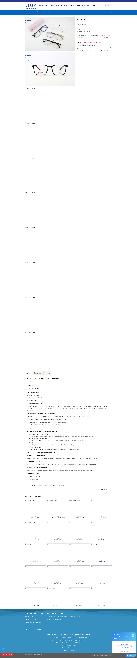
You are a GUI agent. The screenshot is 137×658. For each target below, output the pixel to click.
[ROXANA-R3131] (79, 573)
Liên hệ (94, 5)
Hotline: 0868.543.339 (107, 1)
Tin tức (88, 5)
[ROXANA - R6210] (35, 507)
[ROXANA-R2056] (57, 551)
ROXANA (42, 12)
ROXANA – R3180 (80, 561)
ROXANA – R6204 (79, 517)
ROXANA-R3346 (57, 583)
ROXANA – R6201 (35, 539)
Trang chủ (28, 12)
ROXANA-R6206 (57, 539)
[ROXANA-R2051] (101, 595)
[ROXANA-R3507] (35, 595)
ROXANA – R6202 (102, 561)
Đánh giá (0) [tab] (37, 373)
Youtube (31, 1)
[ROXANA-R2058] (35, 573)
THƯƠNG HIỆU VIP (49, 5)
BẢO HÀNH (77, 5)
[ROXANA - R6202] (101, 551)
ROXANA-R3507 (35, 605)
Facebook (27, 1)
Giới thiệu (41, 5)
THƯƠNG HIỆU (59, 5)
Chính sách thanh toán (31, 616)
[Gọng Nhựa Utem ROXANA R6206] (57, 507)
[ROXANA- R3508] (101, 507)
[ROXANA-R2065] (79, 529)
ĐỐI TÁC (83, 5)
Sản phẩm (36, 12)
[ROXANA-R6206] (57, 529)
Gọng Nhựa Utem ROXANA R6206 (57, 517)
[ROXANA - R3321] (57, 595)
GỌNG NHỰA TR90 (51, 12)
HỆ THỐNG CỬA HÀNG (69, 5)
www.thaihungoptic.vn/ (40, 482)
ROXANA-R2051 (101, 605)
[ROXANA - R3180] (79, 551)
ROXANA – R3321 (57, 605)
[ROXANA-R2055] (79, 595)
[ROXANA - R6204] (79, 507)
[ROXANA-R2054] (35, 551)
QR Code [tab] (48, 373)
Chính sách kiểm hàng (30, 626)
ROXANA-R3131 (79, 583)
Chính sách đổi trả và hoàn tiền (33, 622)
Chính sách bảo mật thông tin (33, 629)
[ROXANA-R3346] (57, 573)
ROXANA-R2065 (79, 539)
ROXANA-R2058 (35, 583)
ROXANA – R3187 (102, 539)
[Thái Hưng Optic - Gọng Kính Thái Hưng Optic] (31, 6)
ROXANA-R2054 (35, 561)
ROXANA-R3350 (101, 583)
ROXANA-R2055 (79, 605)
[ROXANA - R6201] (35, 529)
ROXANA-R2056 (57, 561)
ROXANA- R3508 (102, 517)
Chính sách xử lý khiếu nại (31, 619)
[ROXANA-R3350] (101, 573)
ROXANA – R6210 (35, 517)
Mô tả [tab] (28, 373)
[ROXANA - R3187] (101, 529)
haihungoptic (71, 650)
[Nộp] (110, 5)
